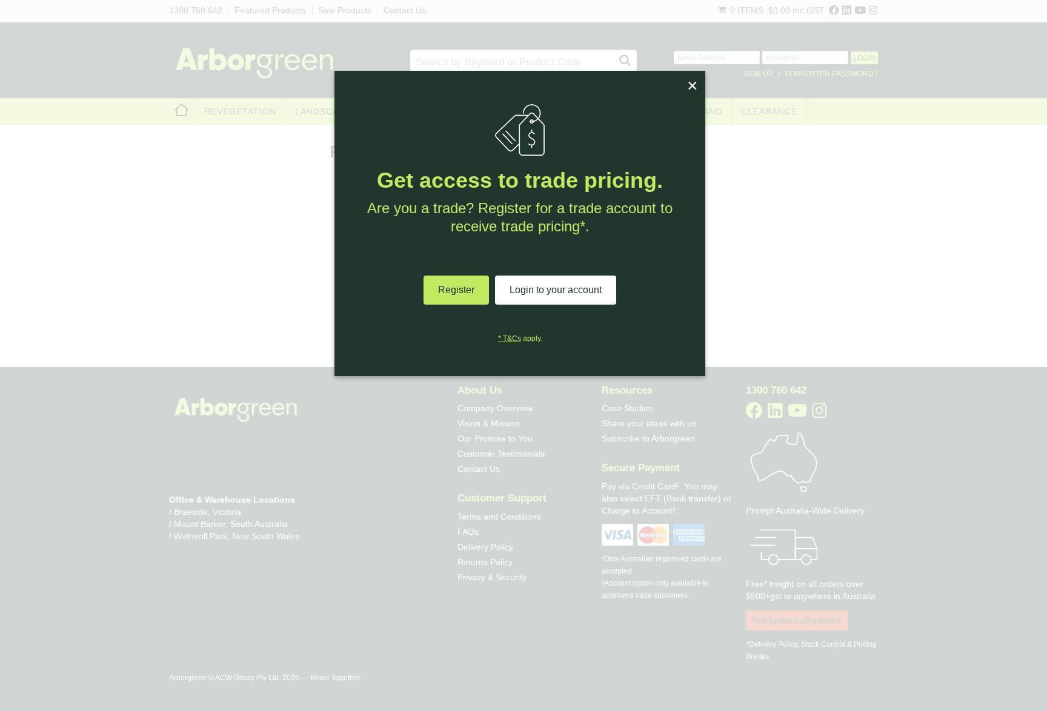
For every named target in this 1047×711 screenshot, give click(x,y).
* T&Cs (509, 338)
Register (456, 290)
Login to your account (556, 290)
